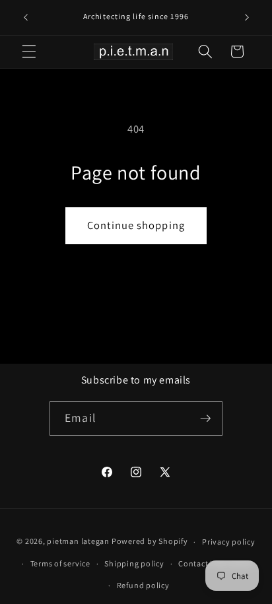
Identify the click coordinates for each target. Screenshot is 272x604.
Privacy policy (228, 542)
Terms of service (60, 563)
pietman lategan (78, 542)
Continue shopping (136, 225)
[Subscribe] (205, 418)
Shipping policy (134, 563)
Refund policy (143, 585)
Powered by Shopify (150, 542)
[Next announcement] (246, 17)
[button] (29, 51)
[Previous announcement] (25, 17)
